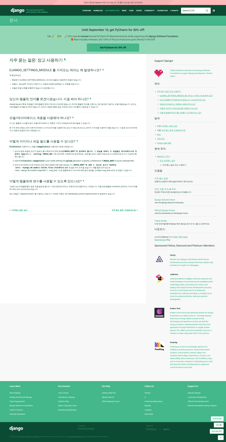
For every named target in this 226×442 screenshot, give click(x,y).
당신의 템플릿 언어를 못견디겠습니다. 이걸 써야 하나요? (183, 100)
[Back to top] (221, 437)
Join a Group (63, 393)
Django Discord (108, 397)
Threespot (152, 429)
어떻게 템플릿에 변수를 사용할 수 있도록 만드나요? (180, 113)
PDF (180, 237)
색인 (156, 189)
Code (131, 11)
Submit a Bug (63, 401)
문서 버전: (217, 431)
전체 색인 (161, 139)
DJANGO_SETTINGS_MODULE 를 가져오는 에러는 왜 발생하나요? (186, 96)
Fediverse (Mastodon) (153, 401)
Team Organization (17, 401)
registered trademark (75, 437)
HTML (175, 237)
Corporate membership (197, 397)
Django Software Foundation (21, 406)
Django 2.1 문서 (163, 156)
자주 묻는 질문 (161, 178)
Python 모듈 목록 (164, 143)
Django (17, 10)
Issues (139, 11)
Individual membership (67, 410)
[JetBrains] (159, 283)
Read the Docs (160, 240)
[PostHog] (159, 350)
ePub (185, 237)
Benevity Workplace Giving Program (202, 406)
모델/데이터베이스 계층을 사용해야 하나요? (178, 104)
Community (149, 11)
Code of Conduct (16, 410)
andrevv (169, 429)
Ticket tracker (160, 221)
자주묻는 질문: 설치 (19, 210)
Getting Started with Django (20, 397)
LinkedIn (148, 410)
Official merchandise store (198, 401)
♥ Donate (174, 11)
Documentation (112, 11)
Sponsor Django (194, 393)
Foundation (162, 11)
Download (98, 11)
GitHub (147, 393)
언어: (219, 425)
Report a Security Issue (67, 406)
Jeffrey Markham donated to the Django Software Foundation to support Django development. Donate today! (191, 73)
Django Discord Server (164, 200)
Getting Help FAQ (109, 393)
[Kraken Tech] (159, 317)
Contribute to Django (66, 397)
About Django (15, 393)
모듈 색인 (164, 189)
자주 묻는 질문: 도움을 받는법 (124, 210)
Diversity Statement (17, 414)
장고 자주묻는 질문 (167, 161)
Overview (87, 11)
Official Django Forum (164, 210)
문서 (13, 20)
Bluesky (148, 406)
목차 (159, 135)
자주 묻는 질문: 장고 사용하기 (169, 91)
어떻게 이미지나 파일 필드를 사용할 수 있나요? (179, 108)
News (124, 11)
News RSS (149, 414)
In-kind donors (86, 428)
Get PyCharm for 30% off (113, 47)
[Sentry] (159, 263)
